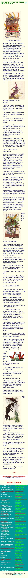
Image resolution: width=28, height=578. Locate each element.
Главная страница (14, 482)
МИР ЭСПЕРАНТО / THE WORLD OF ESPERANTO (12, 2)
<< (13, 472)
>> (15, 472)
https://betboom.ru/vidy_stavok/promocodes (14, 477)
